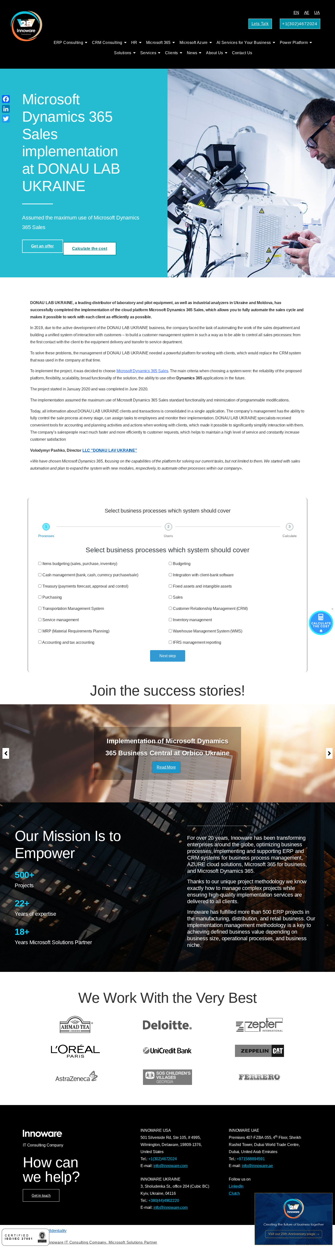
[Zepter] (259, 1025)
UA (317, 13)
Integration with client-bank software (203, 575)
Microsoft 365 (158, 42)
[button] (5, 753)
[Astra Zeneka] (76, 1077)
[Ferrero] (259, 1077)
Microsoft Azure (194, 42)
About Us (214, 53)
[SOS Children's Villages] (168, 1077)
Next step (167, 656)
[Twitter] (6, 119)
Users (168, 536)
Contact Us (242, 53)
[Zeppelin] (259, 1051)
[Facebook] (6, 99)
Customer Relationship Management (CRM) (210, 608)
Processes (46, 536)
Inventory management (192, 620)
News (192, 53)
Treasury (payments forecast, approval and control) (85, 586)
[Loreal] (76, 1051)
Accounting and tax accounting (68, 642)
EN (296, 13)
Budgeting (182, 564)
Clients (171, 53)
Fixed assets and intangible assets (202, 586)
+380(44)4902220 (163, 1200)
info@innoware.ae (257, 1166)
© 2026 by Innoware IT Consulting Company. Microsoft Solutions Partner (92, 1242)
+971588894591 (251, 1159)
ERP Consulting (68, 42)
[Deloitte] (168, 1025)
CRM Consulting (107, 42)
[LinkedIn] (6, 109)
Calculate (290, 536)
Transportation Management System (73, 608)
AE (306, 13)
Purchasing (52, 597)
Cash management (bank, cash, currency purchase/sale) (90, 575)
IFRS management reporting (197, 642)
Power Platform (294, 42)
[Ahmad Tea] (76, 1025)
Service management (60, 620)
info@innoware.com (171, 1166)
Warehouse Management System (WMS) (207, 631)
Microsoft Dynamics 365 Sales (142, 371)
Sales (178, 597)
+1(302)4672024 (162, 1159)
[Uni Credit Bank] (168, 1051)
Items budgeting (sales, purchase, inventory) (79, 564)
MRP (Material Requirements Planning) (75, 631)
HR (134, 42)
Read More (166, 767)
